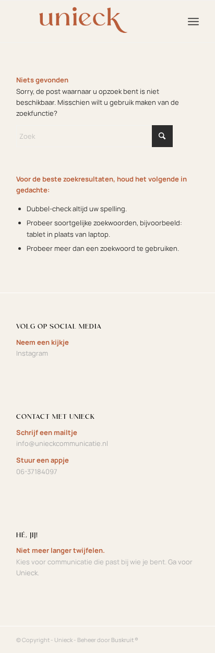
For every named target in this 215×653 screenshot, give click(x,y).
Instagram (32, 353)
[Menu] (193, 21)
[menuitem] (193, 21)
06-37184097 (36, 471)
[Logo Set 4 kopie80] (89, 21)
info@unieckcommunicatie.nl (62, 443)
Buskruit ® (124, 640)
